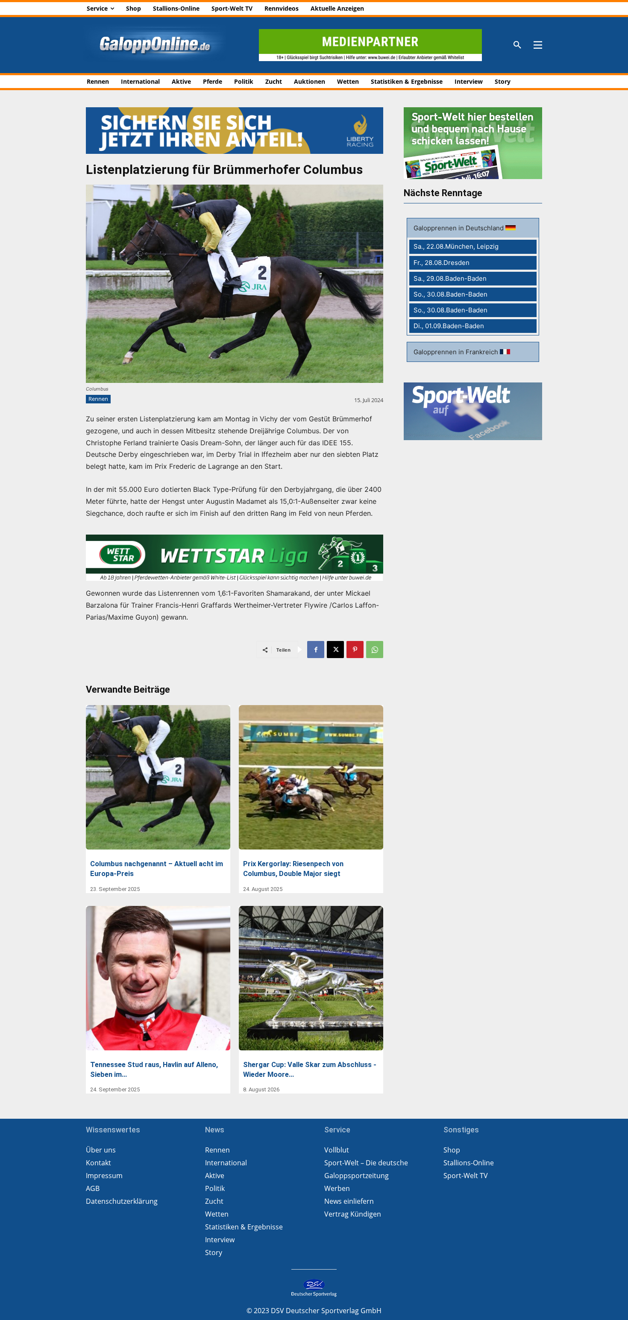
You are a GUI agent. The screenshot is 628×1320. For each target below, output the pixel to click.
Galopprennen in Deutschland (459, 228)
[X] (335, 649)
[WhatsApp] (374, 649)
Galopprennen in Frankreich (457, 352)
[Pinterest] (355, 649)
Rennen (98, 399)
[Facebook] (315, 649)
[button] (517, 45)
